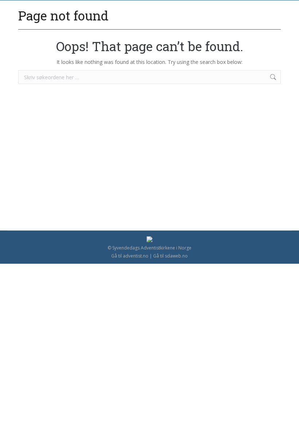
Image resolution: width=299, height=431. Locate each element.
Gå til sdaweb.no (170, 256)
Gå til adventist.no (129, 256)
